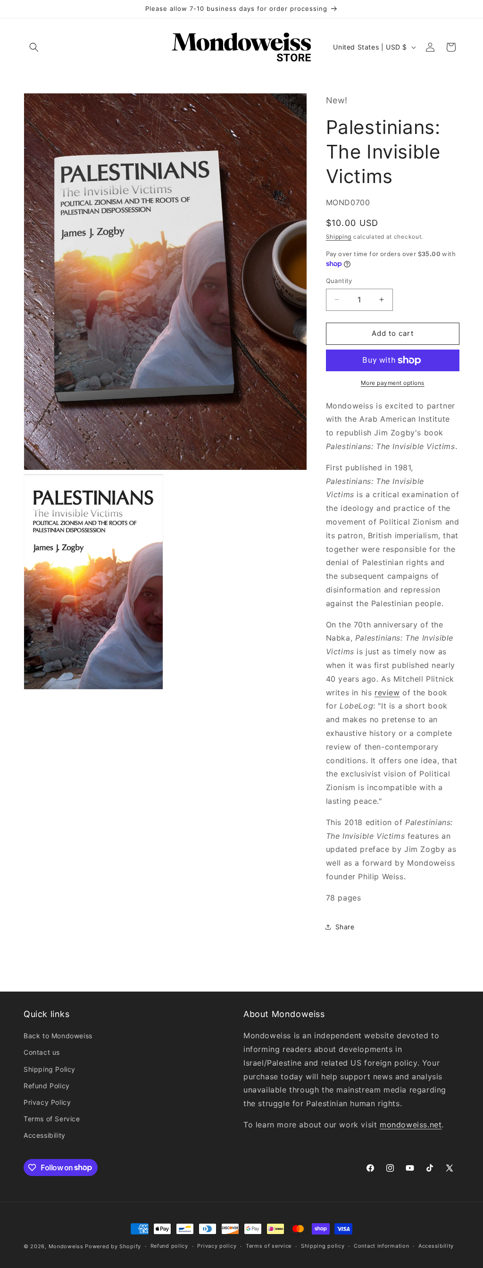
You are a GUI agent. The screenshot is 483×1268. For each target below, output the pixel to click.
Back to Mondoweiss (58, 1036)
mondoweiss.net (410, 1124)
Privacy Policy (47, 1102)
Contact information (381, 1246)
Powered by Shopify (113, 1246)
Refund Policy (47, 1086)
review (387, 692)
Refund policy (169, 1246)
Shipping (339, 236)
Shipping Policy (49, 1069)
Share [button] (345, 927)
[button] (34, 47)
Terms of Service (52, 1119)
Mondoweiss (66, 1246)
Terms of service (268, 1246)
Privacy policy (216, 1246)
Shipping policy (323, 1246)
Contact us (42, 1052)
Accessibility (45, 1135)
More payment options (393, 382)
